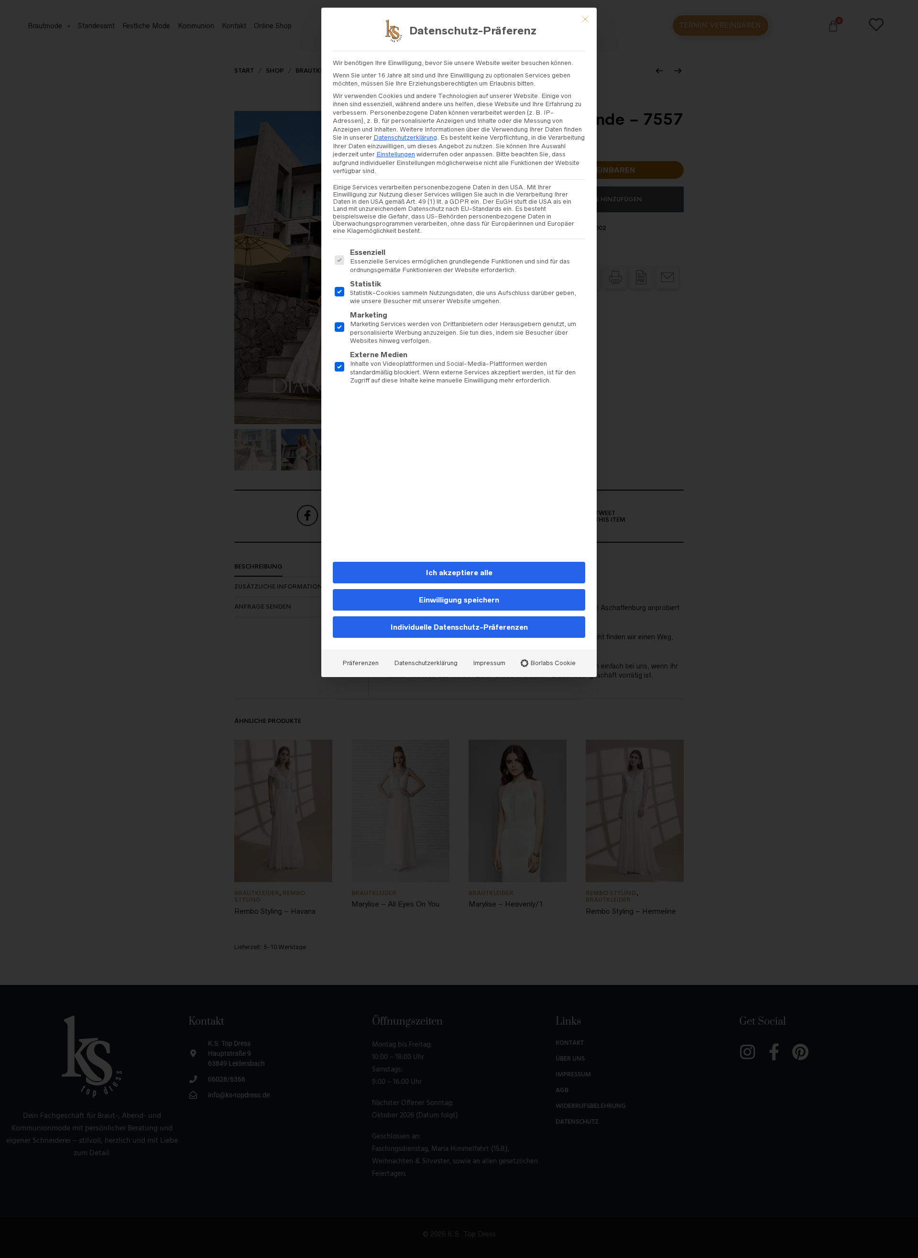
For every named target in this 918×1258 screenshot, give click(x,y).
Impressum (489, 663)
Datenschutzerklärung (405, 137)
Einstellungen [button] (395, 154)
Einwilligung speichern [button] (459, 600)
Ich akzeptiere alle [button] (459, 573)
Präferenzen (360, 663)
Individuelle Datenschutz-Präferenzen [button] (459, 627)
